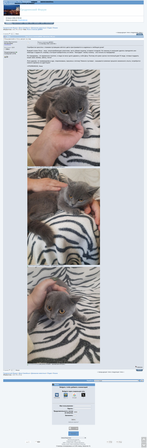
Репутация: (7, 47)
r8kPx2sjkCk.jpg (33, 265)
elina (19, 29)
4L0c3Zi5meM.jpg (33, 364)
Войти (42, 23)
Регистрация (49, 23)
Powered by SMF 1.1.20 (73, 441)
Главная (9, 23)
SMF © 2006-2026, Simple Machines (73, 442)
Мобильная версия (73, 439)
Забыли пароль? (73, 422)
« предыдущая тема (123, 32)
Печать (140, 34)
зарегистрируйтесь (46, 1)
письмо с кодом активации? (25, 3)
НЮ (16, 29)
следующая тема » (136, 32)
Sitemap (83, 444)
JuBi (13, 29)
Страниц (6, 34)
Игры (31, 23)
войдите (34, 1)
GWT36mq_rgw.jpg (34, 167)
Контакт (73, 433)
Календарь (37, 23)
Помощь (26, 23)
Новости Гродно (18, 23)
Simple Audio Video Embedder (71, 444)
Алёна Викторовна (10, 42)
